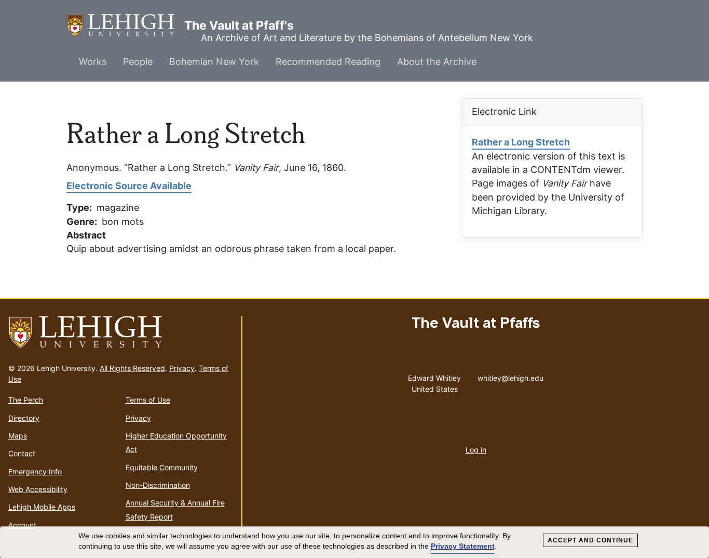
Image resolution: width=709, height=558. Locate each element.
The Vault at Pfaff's (125, 25)
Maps (17, 436)
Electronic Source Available (129, 185)
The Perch (25, 400)
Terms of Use (148, 400)
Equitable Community (162, 467)
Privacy (182, 368)
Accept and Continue (590, 540)
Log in (476, 450)
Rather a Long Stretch (521, 142)
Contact (21, 453)
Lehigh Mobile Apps (41, 507)
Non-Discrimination (158, 485)
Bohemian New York (214, 61)
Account (22, 525)
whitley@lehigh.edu (510, 375)
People (138, 61)
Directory (23, 418)
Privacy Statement (463, 546)
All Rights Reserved (132, 368)
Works (92, 61)
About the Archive (436, 61)
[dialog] (354, 542)
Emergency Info (35, 471)
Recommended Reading (328, 61)
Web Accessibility (37, 489)
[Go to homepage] (120, 332)
